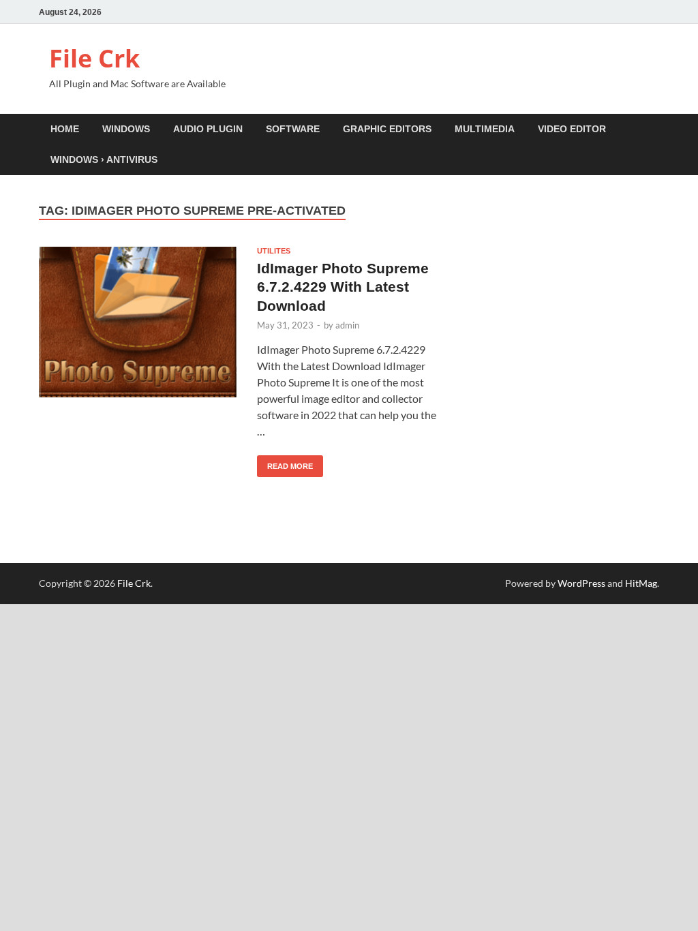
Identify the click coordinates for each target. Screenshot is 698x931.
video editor (572, 128)
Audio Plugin (208, 128)
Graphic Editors (387, 128)
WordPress (581, 583)
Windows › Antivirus (103, 159)
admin (347, 325)
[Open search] (652, 130)
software (293, 128)
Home (64, 128)
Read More (285, 462)
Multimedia (485, 128)
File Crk (94, 58)
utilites (273, 251)
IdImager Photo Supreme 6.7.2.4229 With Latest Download (343, 287)
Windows (126, 128)
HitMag (641, 583)
